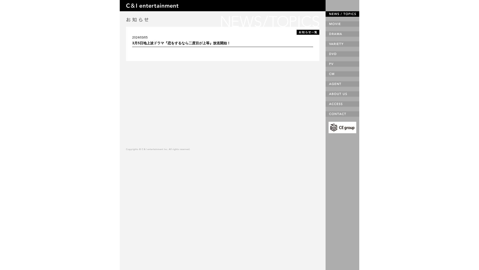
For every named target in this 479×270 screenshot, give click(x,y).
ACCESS (342, 104)
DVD (342, 54)
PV (342, 64)
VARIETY (342, 44)
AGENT (342, 84)
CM (342, 74)
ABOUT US (342, 94)
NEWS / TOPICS (342, 14)
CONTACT (342, 114)
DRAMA (342, 34)
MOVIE (342, 24)
